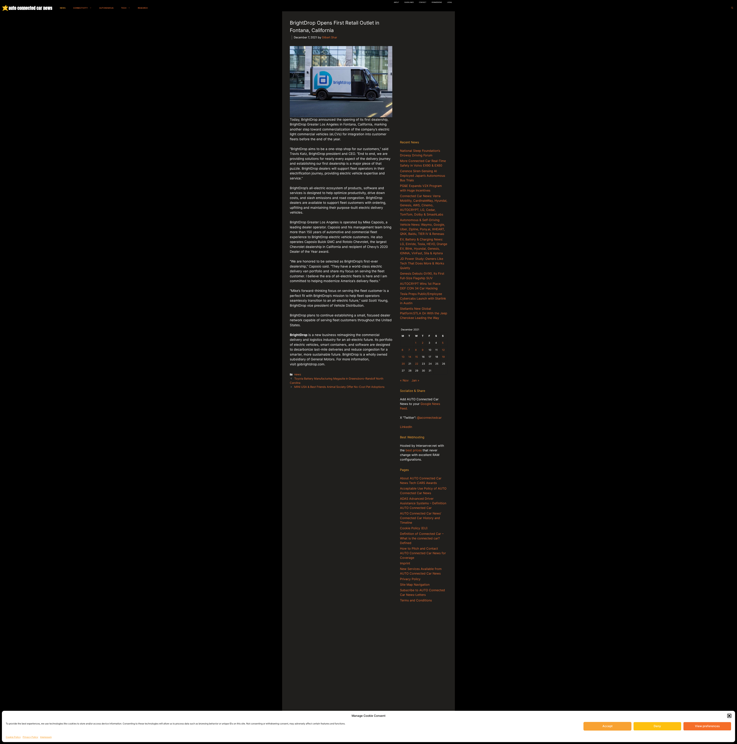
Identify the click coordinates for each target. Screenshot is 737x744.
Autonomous (106, 8)
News (62, 8)
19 (443, 356)
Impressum (46, 737)
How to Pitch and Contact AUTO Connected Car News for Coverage (423, 553)
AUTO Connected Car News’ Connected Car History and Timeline (420, 517)
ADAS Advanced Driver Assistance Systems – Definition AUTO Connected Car (423, 503)
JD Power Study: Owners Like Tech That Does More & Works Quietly (422, 263)
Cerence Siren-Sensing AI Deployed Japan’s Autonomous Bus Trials (422, 175)
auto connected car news (30, 8)
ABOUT (396, 2)
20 (403, 363)
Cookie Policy (13, 737)
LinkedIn (406, 427)
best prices (414, 450)
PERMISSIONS (437, 2)
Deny (657, 726)
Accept (607, 726)
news (297, 374)
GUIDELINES (409, 2)
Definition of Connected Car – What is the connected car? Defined (422, 538)
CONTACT (422, 2)
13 (403, 356)
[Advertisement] (423, 76)
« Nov (404, 380)
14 (409, 356)
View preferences (707, 726)
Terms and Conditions (416, 600)
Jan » (415, 380)
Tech (123, 8)
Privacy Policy (30, 737)
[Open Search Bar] (732, 8)
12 (443, 349)
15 (416, 356)
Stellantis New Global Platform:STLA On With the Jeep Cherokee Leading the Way (423, 313)
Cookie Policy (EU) (414, 528)
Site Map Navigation (415, 584)
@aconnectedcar (429, 417)
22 (416, 363)
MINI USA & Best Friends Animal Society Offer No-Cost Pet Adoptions (339, 386)
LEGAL (449, 2)
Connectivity (80, 8)
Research (143, 8)
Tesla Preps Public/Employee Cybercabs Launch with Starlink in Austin (423, 298)
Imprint (405, 563)
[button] (729, 716)
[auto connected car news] (5, 8)
